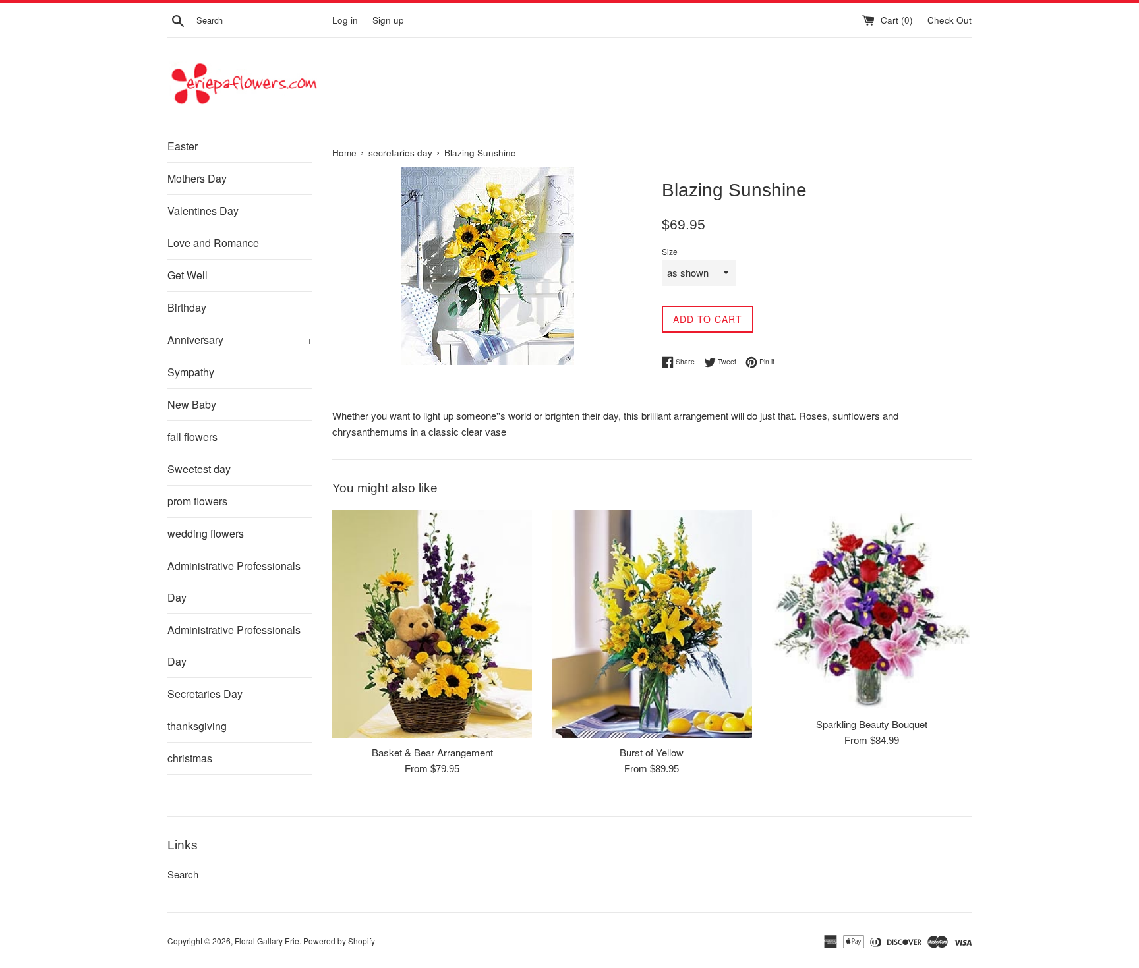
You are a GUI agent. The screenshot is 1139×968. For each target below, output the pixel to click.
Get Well (187, 275)
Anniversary (239, 339)
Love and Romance (213, 242)
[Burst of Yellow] (651, 624)
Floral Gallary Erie (267, 940)
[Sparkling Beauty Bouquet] (872, 610)
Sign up (388, 20)
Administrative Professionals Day (234, 581)
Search (182, 874)
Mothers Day (197, 178)
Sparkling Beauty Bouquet (871, 724)
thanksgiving (197, 725)
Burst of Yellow (652, 752)
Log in (345, 20)
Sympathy (190, 372)
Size (670, 251)
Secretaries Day (205, 693)
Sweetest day (199, 468)
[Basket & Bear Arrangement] (432, 624)
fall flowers (192, 436)
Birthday (186, 307)
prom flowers (197, 501)
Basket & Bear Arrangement (432, 752)
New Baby (191, 404)
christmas (189, 758)
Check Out (949, 20)
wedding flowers (205, 533)
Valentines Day (203, 210)
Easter (182, 146)
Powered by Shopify (339, 940)
